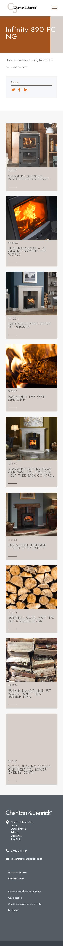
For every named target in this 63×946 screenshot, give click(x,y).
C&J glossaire (15, 897)
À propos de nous (17, 872)
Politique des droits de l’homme (24, 891)
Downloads (22, 60)
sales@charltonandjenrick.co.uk (26, 859)
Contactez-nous (16, 878)
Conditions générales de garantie (25, 904)
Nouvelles (13, 910)
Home (9, 60)
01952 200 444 (19, 851)
